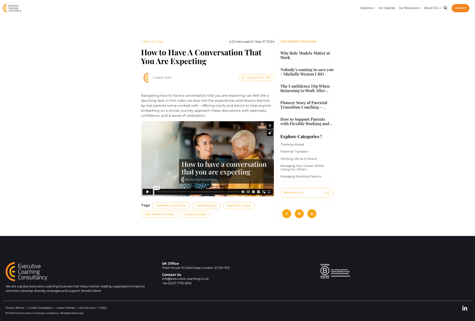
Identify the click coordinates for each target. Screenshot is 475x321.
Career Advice (206, 205)
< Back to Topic (152, 41)
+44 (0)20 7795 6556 (176, 283)
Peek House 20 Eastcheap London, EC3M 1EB (196, 268)
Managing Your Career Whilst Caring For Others (302, 167)
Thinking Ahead (292, 144)
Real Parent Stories (159, 214)
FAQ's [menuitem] (103, 308)
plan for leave (195, 214)
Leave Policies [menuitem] (66, 308)
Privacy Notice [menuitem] (15, 308)
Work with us (293, 192)
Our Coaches (386, 8)
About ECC (431, 8)
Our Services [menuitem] (87, 308)
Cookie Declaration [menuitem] (40, 308)
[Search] (445, 8)
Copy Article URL (258, 77)
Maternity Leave (239, 205)
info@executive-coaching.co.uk (185, 279)
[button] (465, 309)
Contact (460, 8)
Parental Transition (171, 205)
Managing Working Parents (300, 176)
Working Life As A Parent (298, 159)
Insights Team (162, 77)
